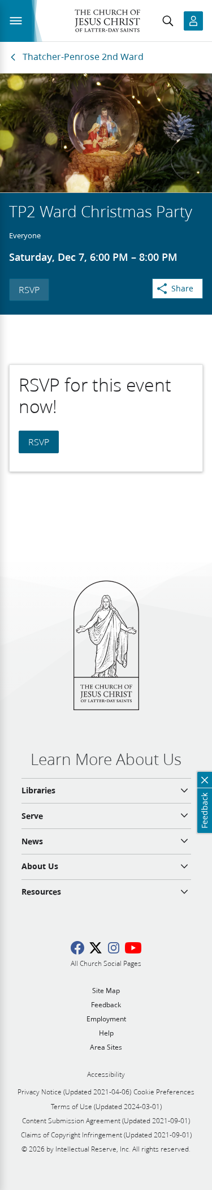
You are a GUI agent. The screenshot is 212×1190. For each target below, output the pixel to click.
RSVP (29, 289)
